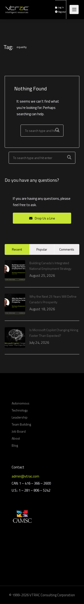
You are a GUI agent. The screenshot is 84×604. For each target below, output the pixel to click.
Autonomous (20, 403)
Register (62, 11)
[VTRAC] (17, 7)
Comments (66, 249)
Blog (15, 445)
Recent (17, 249)
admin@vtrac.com (25, 476)
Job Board (19, 431)
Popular (41, 249)
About (16, 438)
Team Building (21, 424)
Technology (20, 410)
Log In (60, 7)
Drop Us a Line (44, 218)
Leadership (20, 417)
